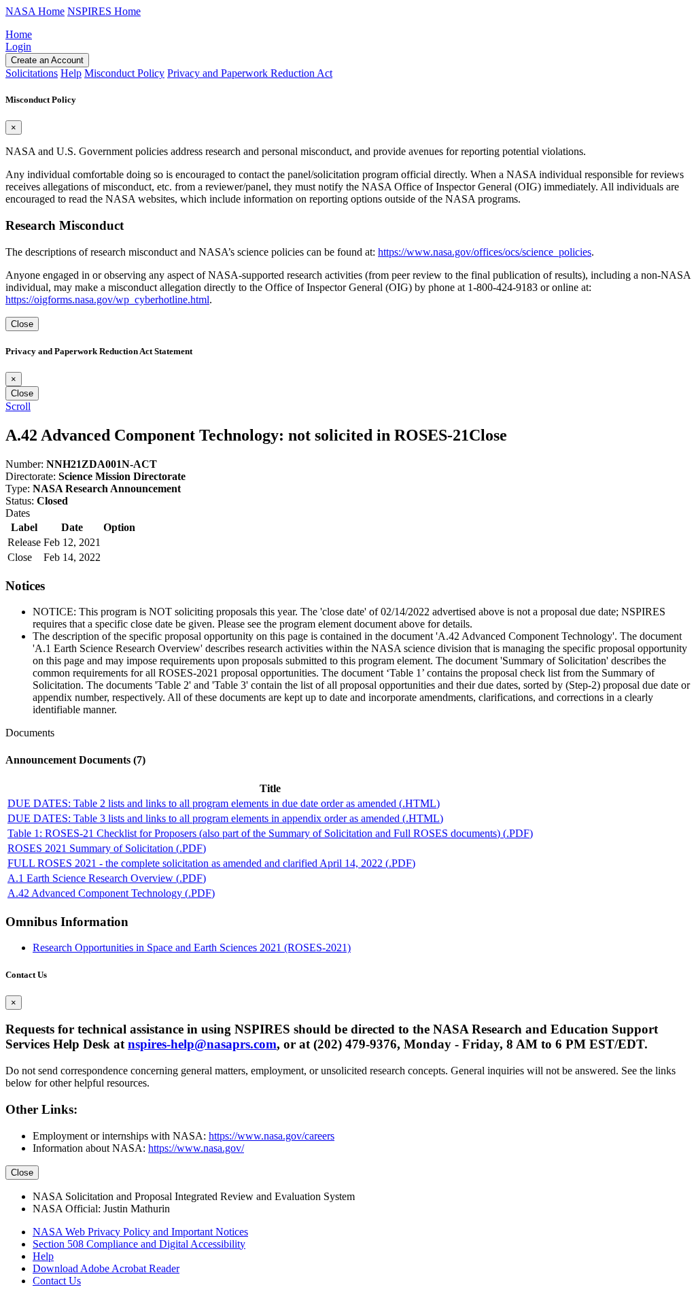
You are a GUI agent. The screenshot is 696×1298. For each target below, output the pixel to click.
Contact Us (57, 1280)
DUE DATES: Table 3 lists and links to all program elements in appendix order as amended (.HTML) (225, 818)
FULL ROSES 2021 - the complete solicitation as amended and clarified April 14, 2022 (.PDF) (211, 863)
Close (22, 324)
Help (43, 1256)
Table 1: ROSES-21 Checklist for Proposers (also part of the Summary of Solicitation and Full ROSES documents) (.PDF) (270, 833)
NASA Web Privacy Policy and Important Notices (140, 1231)
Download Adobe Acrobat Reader (106, 1268)
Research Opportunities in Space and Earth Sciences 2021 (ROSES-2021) (192, 947)
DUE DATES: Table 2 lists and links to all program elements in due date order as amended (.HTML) (223, 803)
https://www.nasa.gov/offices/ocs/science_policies (484, 252)
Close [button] (488, 435)
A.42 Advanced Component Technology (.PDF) (111, 893)
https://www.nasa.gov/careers (271, 1136)
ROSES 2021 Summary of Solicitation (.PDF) (106, 848)
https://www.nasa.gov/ (196, 1148)
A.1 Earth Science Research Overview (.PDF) (106, 878)
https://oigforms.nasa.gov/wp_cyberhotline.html (107, 299)
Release (24, 542)
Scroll (18, 406)
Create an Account (47, 60)
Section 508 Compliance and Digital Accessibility (139, 1244)
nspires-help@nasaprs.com (202, 1044)
